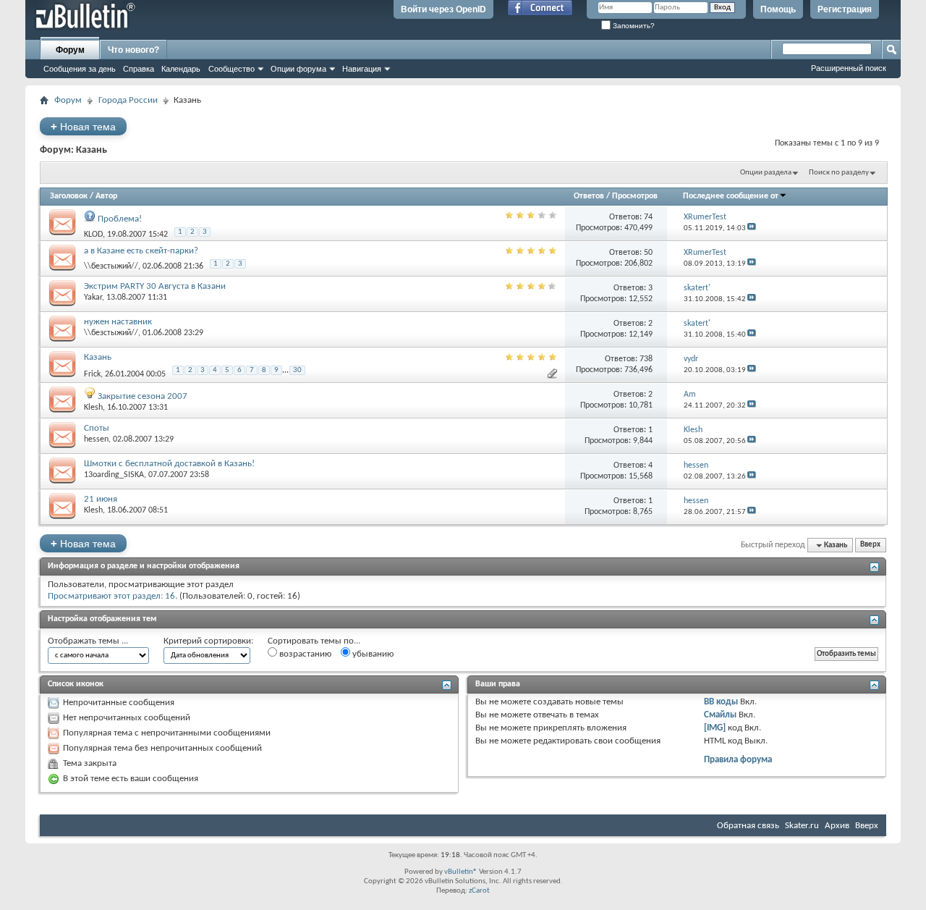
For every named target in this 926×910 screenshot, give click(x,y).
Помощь (778, 9)
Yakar (93, 297)
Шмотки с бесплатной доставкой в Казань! (169, 463)
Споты (96, 428)
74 (648, 217)
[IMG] (715, 728)
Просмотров (635, 196)
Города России (128, 100)
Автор (106, 196)
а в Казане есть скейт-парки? (141, 251)
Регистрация (844, 9)
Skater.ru (802, 825)
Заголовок (69, 196)
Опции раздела (765, 173)
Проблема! (120, 219)
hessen (96, 439)
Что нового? (133, 50)
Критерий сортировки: (208, 641)
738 (646, 359)
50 (648, 252)
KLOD (93, 234)
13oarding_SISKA (114, 475)
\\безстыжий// (111, 266)
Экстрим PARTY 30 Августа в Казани (155, 286)
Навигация (361, 68)
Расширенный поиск (848, 68)
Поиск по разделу (839, 173)
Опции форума (298, 68)
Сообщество (231, 68)
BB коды (721, 702)
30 (297, 370)
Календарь (180, 68)
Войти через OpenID (443, 9)
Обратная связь (748, 825)
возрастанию (304, 654)
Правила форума (738, 759)
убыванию (372, 654)
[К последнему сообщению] (751, 228)
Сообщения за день (79, 68)
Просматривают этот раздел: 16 (111, 596)
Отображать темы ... (88, 641)
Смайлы (720, 715)
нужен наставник (118, 321)
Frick (92, 373)
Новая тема (83, 126)
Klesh (93, 407)
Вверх (870, 545)
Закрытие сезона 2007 (142, 396)
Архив (837, 825)
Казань (97, 357)
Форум (70, 50)
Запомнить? (633, 26)
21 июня (100, 499)
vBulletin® (460, 872)
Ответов (589, 196)
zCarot (479, 891)
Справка (138, 68)
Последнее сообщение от (730, 196)
